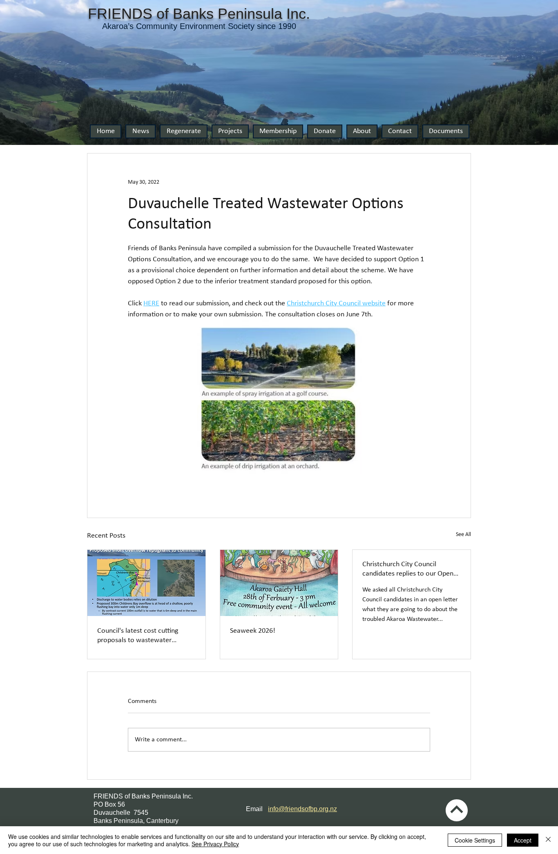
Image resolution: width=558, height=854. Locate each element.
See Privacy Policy (215, 844)
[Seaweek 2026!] (279, 583)
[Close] (548, 840)
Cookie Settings (475, 840)
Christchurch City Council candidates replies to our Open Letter (407, 569)
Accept (522, 840)
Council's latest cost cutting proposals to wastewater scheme (137, 636)
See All (463, 535)
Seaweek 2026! (252, 631)
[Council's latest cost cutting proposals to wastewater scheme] (146, 583)
